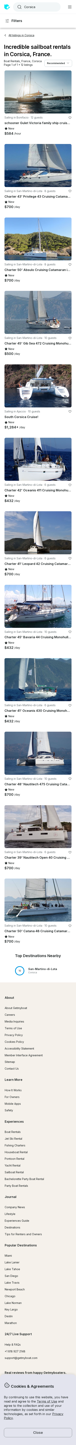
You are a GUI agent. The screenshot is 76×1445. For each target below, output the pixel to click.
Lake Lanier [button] (12, 1262)
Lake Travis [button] (12, 1282)
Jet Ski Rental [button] (13, 1138)
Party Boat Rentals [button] (16, 1185)
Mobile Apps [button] (13, 1103)
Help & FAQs (13, 1344)
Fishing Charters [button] (15, 1145)
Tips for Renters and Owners (23, 1234)
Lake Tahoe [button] (12, 1269)
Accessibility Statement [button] (19, 1048)
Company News (15, 1207)
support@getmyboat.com (21, 1358)
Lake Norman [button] (13, 1302)
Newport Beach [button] (15, 1289)
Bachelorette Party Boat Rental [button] (24, 1179)
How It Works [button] (13, 1090)
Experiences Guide (17, 1220)
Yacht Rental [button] (12, 1165)
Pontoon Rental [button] (14, 1158)
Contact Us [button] (12, 1068)
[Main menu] (69, 7)
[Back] (9, 92)
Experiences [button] (14, 1121)
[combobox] (36, 7)
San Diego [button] (11, 1275)
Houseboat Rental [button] (16, 1152)
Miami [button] (8, 1255)
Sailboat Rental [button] (14, 1172)
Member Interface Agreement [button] (24, 1055)
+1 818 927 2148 (15, 1351)
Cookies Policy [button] (14, 1041)
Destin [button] (9, 1316)
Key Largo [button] (11, 1309)
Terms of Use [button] (47, 1401)
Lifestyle (10, 1214)
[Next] (67, 92)
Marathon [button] (11, 1323)
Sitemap (10, 1061)
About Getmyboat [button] (16, 1008)
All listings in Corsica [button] (21, 35)
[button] (12, 61)
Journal (10, 1197)
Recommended (56, 63)
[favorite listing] (70, 117)
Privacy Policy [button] (14, 1035)
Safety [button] (9, 1110)
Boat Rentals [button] (13, 1131)
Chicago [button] (10, 1296)
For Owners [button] (12, 1097)
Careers (10, 1014)
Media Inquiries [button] (14, 1021)
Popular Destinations (21, 1245)
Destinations (12, 1227)
